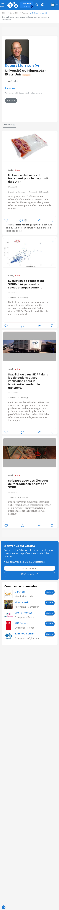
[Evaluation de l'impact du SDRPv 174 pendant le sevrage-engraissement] (29, 253)
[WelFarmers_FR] (9, 615)
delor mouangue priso (27, 224)
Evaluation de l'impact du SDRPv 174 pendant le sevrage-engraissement (26, 284)
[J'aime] (6, 220)
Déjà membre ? (29, 574)
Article (17, 170)
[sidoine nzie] (9, 604)
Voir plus (11, 100)
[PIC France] (9, 625)
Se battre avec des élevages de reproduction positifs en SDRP (28, 484)
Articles (13, 81)
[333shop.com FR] (9, 636)
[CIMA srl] (9, 594)
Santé (10, 170)
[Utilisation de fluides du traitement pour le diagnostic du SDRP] (29, 147)
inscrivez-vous (29, 568)
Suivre (49, 592)
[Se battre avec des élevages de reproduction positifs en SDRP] (29, 452)
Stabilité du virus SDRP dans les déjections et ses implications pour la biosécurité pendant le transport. (28, 381)
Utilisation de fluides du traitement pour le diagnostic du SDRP (28, 178)
